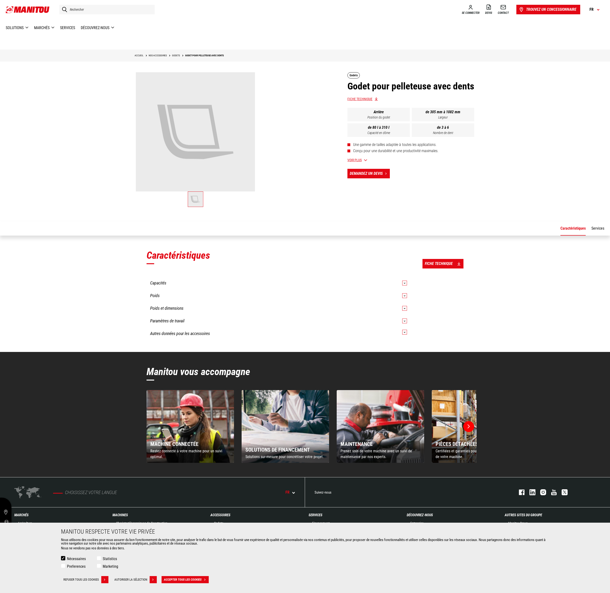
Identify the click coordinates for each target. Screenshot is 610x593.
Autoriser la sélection (130, 579)
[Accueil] (28, 9)
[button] (468, 426)
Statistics (110, 559)
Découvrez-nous (420, 515)
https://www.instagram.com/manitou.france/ (540, 492)
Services (315, 515)
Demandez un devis (366, 173)
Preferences (76, 566)
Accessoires (220, 515)
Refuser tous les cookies (81, 579)
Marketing (110, 566)
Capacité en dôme (378, 132)
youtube (551, 492)
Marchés (21, 515)
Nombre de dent (443, 132)
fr (287, 492)
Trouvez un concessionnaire (551, 9)
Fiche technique (359, 99)
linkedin (530, 492)
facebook (519, 492)
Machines (120, 515)
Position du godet (378, 117)
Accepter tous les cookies (183, 579)
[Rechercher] (63, 9)
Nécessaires (76, 559)
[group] (190, 426)
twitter (562, 492)
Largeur (443, 117)
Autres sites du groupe (523, 515)
